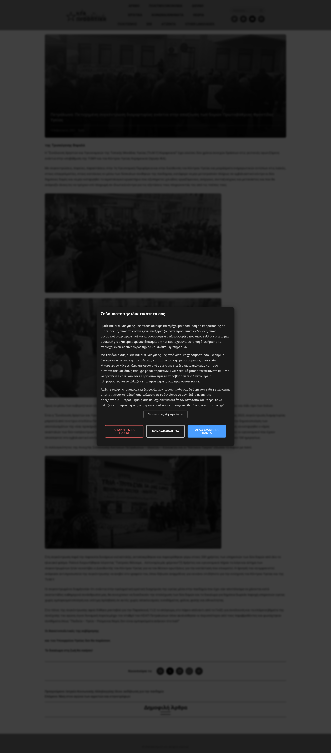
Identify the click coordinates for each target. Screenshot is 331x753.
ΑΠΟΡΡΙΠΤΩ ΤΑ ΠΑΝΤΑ (124, 431)
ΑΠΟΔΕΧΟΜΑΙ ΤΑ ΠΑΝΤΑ (207, 431)
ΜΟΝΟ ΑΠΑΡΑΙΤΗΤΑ (165, 431)
